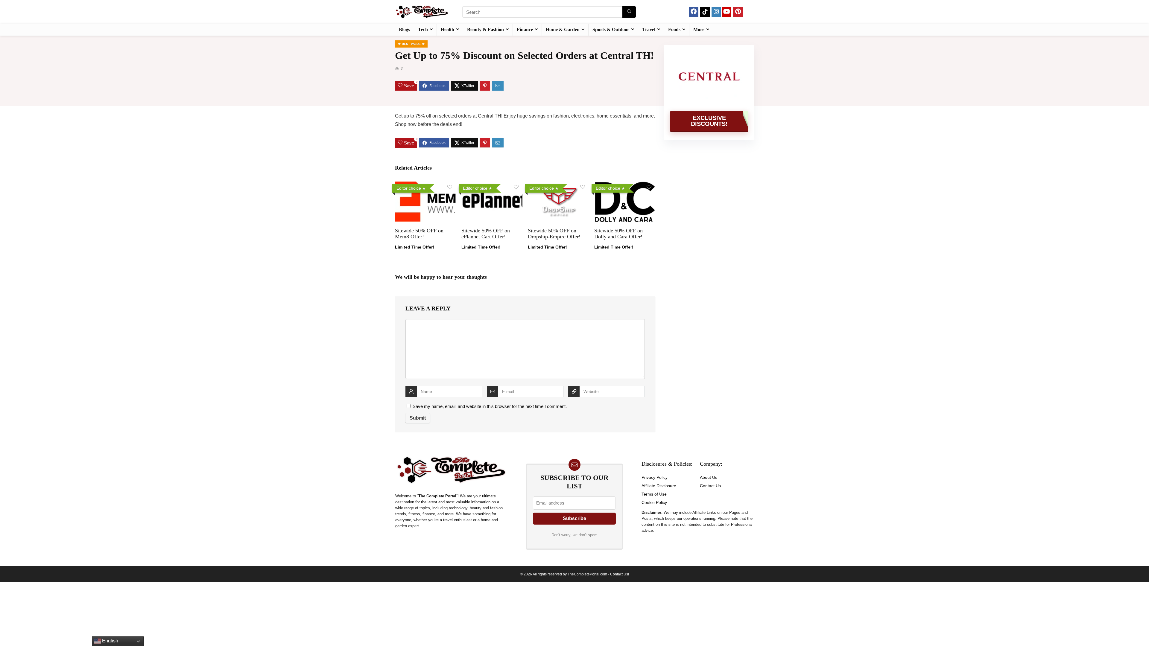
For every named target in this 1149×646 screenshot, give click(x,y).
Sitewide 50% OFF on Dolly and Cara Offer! (618, 234)
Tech (423, 29)
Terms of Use (654, 494)
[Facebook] (693, 12)
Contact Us (710, 485)
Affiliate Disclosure (659, 485)
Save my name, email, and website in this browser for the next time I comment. (490, 406)
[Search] (629, 12)
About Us (708, 477)
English (109, 640)
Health (447, 29)
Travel (648, 29)
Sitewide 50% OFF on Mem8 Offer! (419, 234)
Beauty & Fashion (485, 29)
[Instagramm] (716, 12)
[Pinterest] (738, 12)
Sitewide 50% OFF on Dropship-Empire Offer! (554, 234)
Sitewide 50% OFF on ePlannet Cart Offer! (485, 234)
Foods (674, 29)
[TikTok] (705, 12)
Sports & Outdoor (610, 29)
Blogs (404, 29)
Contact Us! (619, 574)
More (698, 29)
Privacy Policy (655, 477)
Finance (525, 29)
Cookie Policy (654, 502)
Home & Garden (563, 29)
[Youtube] (726, 12)
